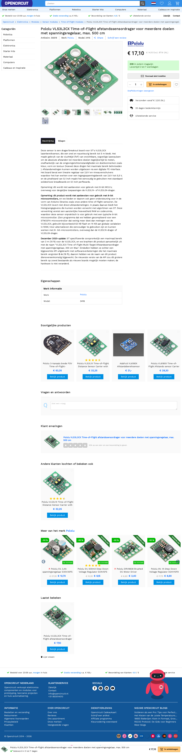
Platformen (54, 9)
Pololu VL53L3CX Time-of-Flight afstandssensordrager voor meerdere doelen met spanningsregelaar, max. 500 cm (118, 438)
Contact (176, 16)
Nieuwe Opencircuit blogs (150, 708)
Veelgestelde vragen (58, 725)
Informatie (11, 708)
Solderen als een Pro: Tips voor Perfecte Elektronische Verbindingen (156, 712)
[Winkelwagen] (175, 4)
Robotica (76, 9)
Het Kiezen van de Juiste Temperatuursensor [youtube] (156, 715)
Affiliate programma (101, 718)
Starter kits (98, 9)
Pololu (83, 294)
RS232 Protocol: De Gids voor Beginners (155, 721)
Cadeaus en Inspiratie (169, 9)
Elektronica (32, 9)
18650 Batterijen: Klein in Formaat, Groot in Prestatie (156, 718)
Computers (120, 9)
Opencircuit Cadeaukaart (103, 712)
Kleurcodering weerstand (104, 721)
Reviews (52, 715)
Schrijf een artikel (100, 715)
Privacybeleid (11, 721)
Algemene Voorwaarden (16, 718)
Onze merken (8, 9)
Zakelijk (166, 16)
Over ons (52, 712)
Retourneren (10, 715)
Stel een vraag (58, 403)
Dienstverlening (101, 708)
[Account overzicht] (167, 4)
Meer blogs (140, 725)
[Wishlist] (160, 4)
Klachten (8, 725)
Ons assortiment (56, 718)
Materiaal (142, 9)
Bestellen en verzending (16, 712)
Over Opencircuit (59, 708)
